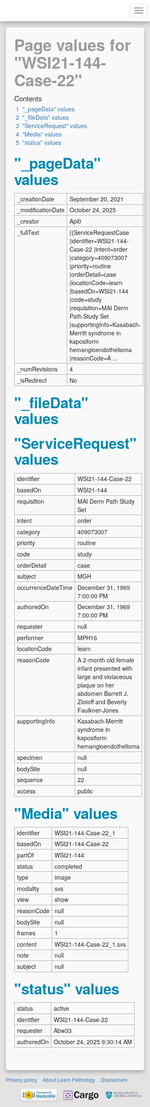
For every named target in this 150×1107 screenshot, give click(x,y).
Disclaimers (114, 1079)
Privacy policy (21, 1079)
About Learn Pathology (69, 1079)
